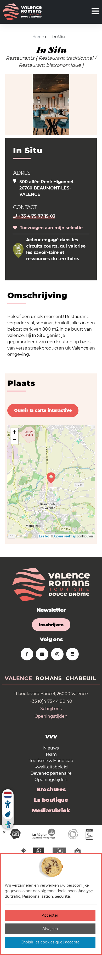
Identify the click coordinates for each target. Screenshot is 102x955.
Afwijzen (50, 928)
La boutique (51, 800)
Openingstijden (51, 716)
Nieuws (51, 748)
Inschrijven (51, 624)
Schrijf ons (51, 708)
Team (51, 754)
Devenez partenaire (51, 773)
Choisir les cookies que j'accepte (50, 942)
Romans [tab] (49, 678)
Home (38, 36)
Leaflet (44, 536)
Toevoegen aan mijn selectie (50, 227)
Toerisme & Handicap (51, 760)
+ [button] (14, 432)
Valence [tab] (18, 678)
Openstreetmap (65, 536)
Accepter (50, 915)
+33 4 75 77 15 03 (36, 216)
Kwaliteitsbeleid (51, 766)
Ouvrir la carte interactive (43, 410)
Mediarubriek (51, 810)
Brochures (51, 789)
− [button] (14, 440)
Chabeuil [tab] (81, 678)
